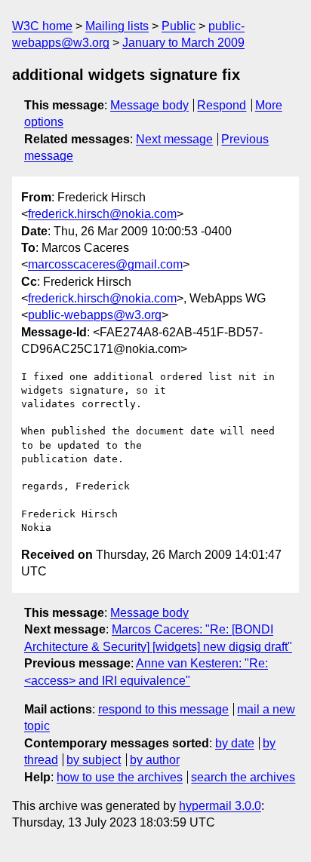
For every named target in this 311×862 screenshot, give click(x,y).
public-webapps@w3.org (95, 314)
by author (155, 759)
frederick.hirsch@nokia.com (102, 213)
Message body (149, 105)
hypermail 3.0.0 (220, 805)
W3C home (42, 26)
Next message (174, 139)
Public (179, 26)
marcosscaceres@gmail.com (105, 264)
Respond (221, 105)
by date (234, 743)
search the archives (243, 777)
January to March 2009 (183, 42)
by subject (93, 759)
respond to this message (163, 709)
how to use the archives (120, 777)
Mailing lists (117, 26)
